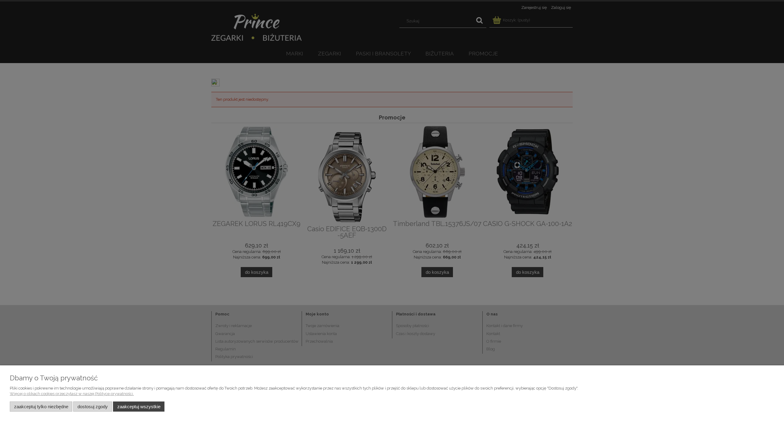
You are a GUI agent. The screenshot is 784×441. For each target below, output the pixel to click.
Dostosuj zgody (92, 406)
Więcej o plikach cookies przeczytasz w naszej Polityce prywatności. (72, 393)
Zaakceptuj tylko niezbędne (41, 406)
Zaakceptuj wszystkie (138, 406)
